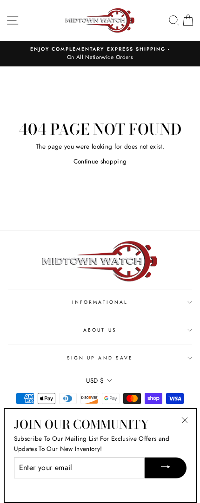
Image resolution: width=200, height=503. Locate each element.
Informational (100, 302)
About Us (99, 330)
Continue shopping (100, 161)
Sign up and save (100, 357)
